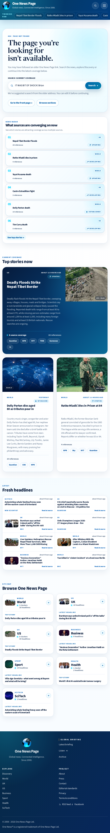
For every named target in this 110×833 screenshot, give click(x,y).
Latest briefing (66, 744)
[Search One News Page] (95, 5)
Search (93, 85)
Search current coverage (21, 78)
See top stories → (15, 237)
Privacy (62, 793)
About (62, 773)
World (21, 602)
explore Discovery (85, 67)
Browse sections (47, 102)
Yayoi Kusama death (88, 15)
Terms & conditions (68, 798)
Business (77, 633)
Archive (62, 756)
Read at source (47, 510)
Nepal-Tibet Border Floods (29, 15)
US (19, 633)
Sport (19, 664)
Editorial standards (68, 788)
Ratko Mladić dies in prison (60, 15)
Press (61, 778)
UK (73, 602)
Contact (62, 783)
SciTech (20, 696)
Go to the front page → (21, 102)
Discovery (7, 773)
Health (76, 664)
